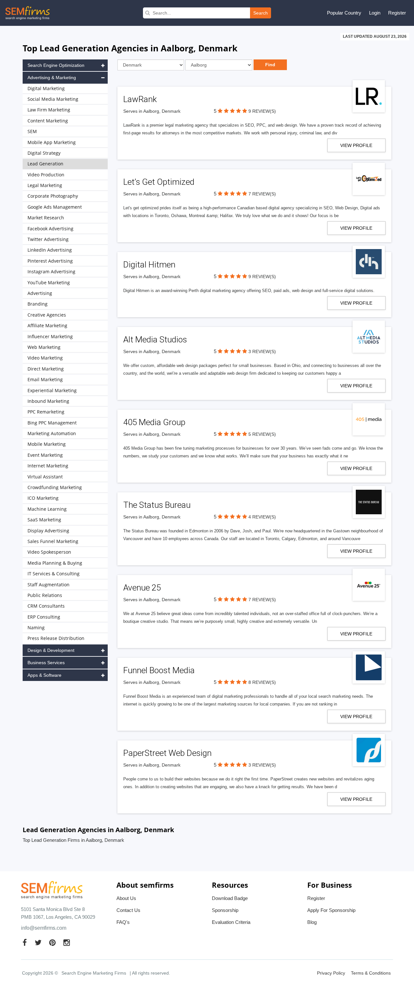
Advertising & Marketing (51, 77)
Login (374, 13)
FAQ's (123, 922)
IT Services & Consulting (53, 573)
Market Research (45, 217)
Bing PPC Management (52, 423)
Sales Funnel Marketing (52, 541)
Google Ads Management (54, 207)
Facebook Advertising (50, 228)
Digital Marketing (46, 88)
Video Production (45, 175)
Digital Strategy (43, 153)
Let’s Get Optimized (158, 182)
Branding (37, 304)
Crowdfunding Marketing (54, 487)
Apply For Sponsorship (331, 910)
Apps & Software (44, 675)
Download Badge (230, 898)
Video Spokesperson (49, 552)
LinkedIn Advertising (49, 250)
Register (397, 13)
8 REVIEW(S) (262, 682)
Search (260, 13)
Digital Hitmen (149, 264)
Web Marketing (43, 347)
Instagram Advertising (51, 271)
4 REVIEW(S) (262, 516)
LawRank (140, 99)
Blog (312, 922)
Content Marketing (47, 121)
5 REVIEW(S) (262, 434)
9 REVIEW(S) (262, 111)
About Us (126, 898)
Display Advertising (48, 531)
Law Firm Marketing (48, 110)
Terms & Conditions (371, 973)
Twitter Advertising (48, 239)
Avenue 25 (142, 587)
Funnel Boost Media (159, 670)
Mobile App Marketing (51, 142)
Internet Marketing (47, 466)
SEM (32, 131)
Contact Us (128, 910)
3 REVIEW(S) (262, 351)
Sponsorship (225, 910)
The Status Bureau (157, 505)
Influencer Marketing (50, 336)
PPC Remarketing (45, 412)
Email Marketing (45, 379)
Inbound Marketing (48, 401)
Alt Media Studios (155, 339)
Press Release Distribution (55, 638)
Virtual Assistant (45, 477)
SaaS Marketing (44, 520)
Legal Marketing (44, 185)
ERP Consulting (43, 617)
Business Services (46, 662)
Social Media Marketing (52, 99)
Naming (36, 627)
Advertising (39, 293)
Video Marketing (45, 358)
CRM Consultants (46, 606)
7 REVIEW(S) (262, 193)
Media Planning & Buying (54, 563)
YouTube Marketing (48, 282)
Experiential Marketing (52, 390)
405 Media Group (154, 422)
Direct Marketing (45, 369)
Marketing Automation (51, 433)
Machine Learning (47, 509)
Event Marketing (45, 455)
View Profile (356, 145)
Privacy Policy (331, 973)
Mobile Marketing (46, 444)
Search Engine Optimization (55, 65)
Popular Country (344, 13)
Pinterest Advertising (50, 261)
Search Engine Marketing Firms (93, 973)
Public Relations (44, 595)
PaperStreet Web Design (167, 753)
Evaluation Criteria (231, 922)
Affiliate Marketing (47, 325)
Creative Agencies (46, 315)
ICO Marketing (43, 498)
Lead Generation (45, 164)
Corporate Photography (52, 196)
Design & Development (50, 650)
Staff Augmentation (48, 584)
